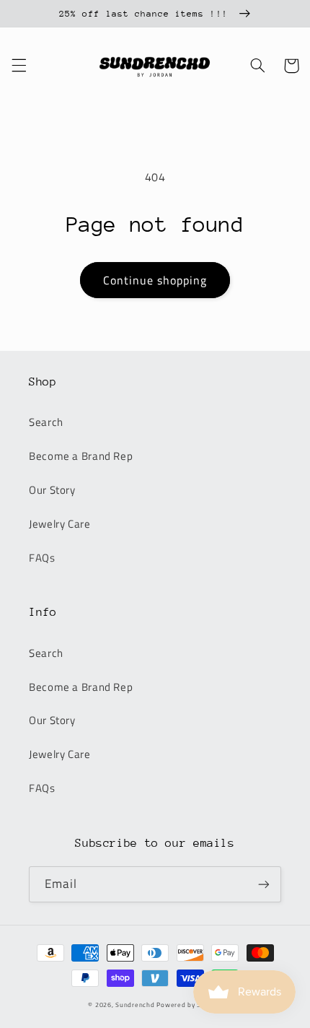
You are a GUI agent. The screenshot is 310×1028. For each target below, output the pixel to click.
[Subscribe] (263, 884)
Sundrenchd (134, 1004)
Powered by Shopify (188, 1004)
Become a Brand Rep (81, 456)
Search (46, 422)
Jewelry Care (60, 523)
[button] (18, 65)
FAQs (42, 557)
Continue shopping (155, 280)
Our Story (52, 490)
